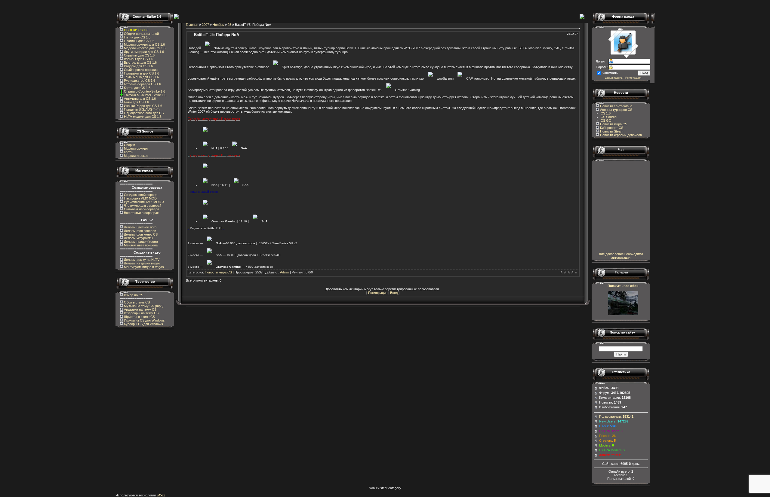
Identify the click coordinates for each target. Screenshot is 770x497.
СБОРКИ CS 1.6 (136, 30)
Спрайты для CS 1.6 (139, 55)
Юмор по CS (133, 295)
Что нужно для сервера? (142, 205)
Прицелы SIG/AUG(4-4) (141, 109)
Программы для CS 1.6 (141, 73)
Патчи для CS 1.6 (136, 37)
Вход (394, 292)
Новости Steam (611, 131)
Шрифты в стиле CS (139, 317)
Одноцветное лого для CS (143, 113)
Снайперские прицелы (140, 70)
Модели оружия (136, 148)
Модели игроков (136, 155)
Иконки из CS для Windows (144, 320)
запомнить (610, 73)
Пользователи (610, 416)
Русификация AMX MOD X (143, 202)
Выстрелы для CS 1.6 (140, 62)
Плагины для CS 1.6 (138, 41)
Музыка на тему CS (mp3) (143, 306)
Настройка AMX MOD (140, 198)
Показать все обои (623, 286)
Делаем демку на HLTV (141, 259)
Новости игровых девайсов (620, 135)
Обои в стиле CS (136, 302)
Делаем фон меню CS (140, 234)
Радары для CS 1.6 (138, 66)
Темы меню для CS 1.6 (141, 77)
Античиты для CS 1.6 (139, 98)
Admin (284, 272)
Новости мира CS (218, 272)
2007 (205, 24)
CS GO (606, 120)
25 (229, 24)
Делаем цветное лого (139, 227)
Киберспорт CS (611, 128)
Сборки (129, 145)
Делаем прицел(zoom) (140, 241)
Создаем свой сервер (140, 195)
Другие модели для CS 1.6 (143, 51)
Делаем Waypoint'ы (138, 238)
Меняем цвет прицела (140, 245)
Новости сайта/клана (615, 106)
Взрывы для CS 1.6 (138, 59)
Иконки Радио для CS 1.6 (142, 106)
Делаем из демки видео (141, 263)
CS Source (609, 117)
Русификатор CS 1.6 (139, 80)
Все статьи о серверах (141, 213)
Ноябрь (218, 24)
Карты (128, 152)
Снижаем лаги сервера (141, 209)
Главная (192, 24)
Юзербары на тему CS (141, 313)
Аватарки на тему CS (139, 309)
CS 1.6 (606, 113)
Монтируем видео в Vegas (143, 267)
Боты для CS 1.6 (136, 102)
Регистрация (377, 292)
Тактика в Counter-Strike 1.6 (145, 95)
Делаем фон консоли (139, 231)
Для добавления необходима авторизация (621, 255)
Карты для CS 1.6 (136, 88)
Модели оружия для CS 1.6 (144, 44)
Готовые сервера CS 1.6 (142, 84)
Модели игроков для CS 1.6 (144, 48)
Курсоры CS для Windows (143, 324)
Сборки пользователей (141, 33)
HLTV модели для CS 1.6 (142, 116)
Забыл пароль (614, 77)
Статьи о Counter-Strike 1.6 (144, 91)
